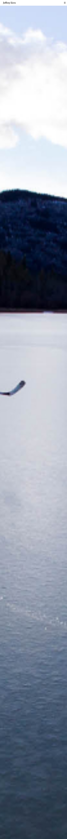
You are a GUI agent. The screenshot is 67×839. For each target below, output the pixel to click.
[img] (33, 419)
